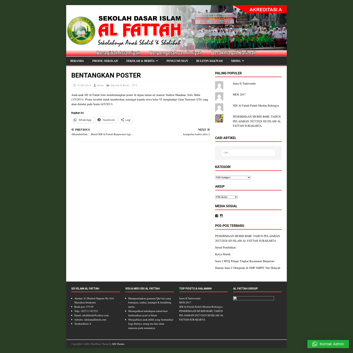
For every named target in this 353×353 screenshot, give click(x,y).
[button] (328, 344)
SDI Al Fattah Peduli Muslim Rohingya (256, 105)
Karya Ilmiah (222, 254)
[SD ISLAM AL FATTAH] (176, 54)
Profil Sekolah (105, 61)
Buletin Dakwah (209, 61)
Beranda (77, 61)
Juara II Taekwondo (244, 83)
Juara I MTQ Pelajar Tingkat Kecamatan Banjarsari (245, 261)
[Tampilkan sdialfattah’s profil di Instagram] (221, 215)
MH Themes (118, 343)
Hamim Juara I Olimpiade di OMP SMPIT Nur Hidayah (247, 268)
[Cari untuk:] (248, 152)
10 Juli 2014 (84, 85)
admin (100, 85)
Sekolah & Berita (140, 61)
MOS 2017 (239, 94)
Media (236, 61)
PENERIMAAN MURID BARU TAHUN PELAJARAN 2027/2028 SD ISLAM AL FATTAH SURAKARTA (257, 121)
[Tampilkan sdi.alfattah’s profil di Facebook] (216, 215)
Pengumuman (177, 61)
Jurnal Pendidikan (225, 247)
